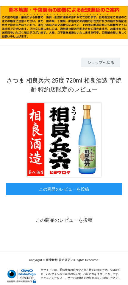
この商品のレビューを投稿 (64, 189)
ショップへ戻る (100, 62)
